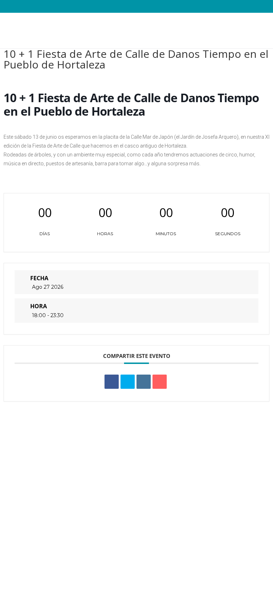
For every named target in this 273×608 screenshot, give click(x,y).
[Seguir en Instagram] (225, 571)
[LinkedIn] (143, 382)
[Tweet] (128, 382)
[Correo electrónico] (159, 382)
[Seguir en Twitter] (211, 571)
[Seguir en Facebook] (197, 571)
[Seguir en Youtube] (240, 571)
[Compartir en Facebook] (112, 382)
